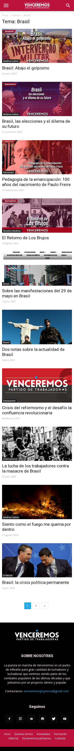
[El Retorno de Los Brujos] (37, 215)
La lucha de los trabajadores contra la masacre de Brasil (35, 468)
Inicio (5, 15)
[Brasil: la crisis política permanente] (37, 560)
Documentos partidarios (36, 738)
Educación (8, 172)
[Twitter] (54, 719)
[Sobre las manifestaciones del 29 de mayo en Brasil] (37, 269)
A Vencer (7, 575)
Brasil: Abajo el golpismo (25, 68)
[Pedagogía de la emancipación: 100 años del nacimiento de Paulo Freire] (37, 157)
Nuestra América (12, 230)
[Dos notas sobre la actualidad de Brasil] (37, 327)
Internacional (10, 459)
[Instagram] (20, 719)
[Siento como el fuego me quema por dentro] (37, 502)
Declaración (9, 400)
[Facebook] (9, 719)
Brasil (6, 283)
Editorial (13, 738)
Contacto (60, 738)
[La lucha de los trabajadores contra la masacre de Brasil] (37, 444)
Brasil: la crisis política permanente (35, 582)
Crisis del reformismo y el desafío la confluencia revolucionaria (37, 410)
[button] (68, 5)
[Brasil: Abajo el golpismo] (37, 46)
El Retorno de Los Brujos (25, 237)
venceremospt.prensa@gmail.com (46, 691)
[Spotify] (42, 719)
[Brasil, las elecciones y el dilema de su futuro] (37, 99)
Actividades (43, 734)
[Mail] (31, 719)
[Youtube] (65, 719)
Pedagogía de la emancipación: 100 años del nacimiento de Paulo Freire (36, 182)
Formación (60, 734)
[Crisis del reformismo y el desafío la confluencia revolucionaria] (37, 385)
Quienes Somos (23, 734)
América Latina (10, 61)
